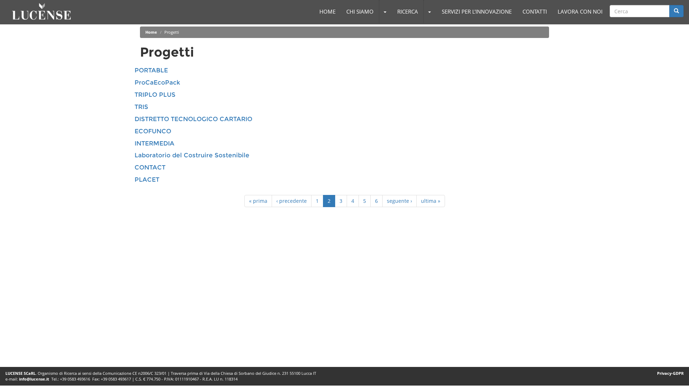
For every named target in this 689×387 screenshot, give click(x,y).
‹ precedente (291, 200)
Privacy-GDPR (670, 373)
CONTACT (150, 167)
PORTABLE (151, 70)
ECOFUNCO (153, 131)
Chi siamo (360, 11)
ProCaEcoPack (157, 82)
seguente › (399, 200)
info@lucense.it (34, 379)
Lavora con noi (580, 11)
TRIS (141, 106)
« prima (258, 200)
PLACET (147, 179)
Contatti (534, 11)
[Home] (41, 11)
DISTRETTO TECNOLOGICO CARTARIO (193, 119)
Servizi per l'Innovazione (477, 11)
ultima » (430, 200)
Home (327, 11)
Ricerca (407, 11)
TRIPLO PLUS (155, 94)
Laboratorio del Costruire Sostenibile (192, 155)
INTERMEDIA (154, 143)
